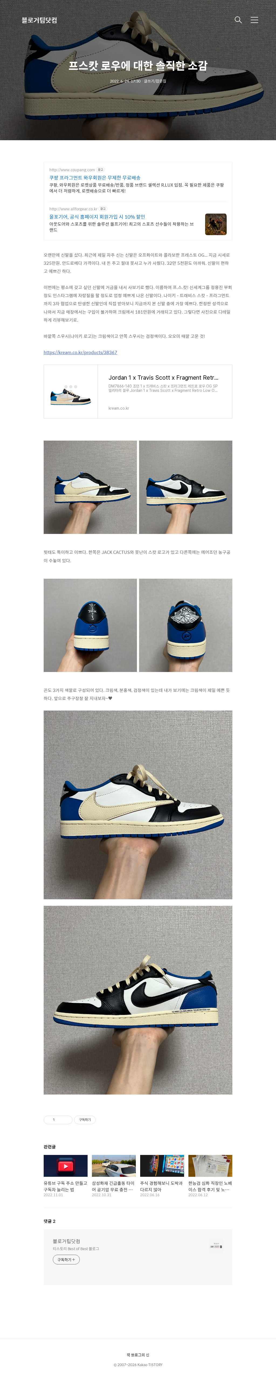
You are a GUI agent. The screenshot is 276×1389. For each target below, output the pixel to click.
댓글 (50, 1221)
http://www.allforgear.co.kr (73, 209)
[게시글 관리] (66, 1120)
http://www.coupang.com (72, 169)
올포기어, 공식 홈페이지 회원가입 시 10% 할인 (97, 217)
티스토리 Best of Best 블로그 (76, 1248)
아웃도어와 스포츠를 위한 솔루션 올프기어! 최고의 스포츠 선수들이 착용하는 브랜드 (121, 227)
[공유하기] (59, 1120)
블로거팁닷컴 (39, 20)
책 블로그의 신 (138, 1355)
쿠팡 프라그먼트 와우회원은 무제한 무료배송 (95, 177)
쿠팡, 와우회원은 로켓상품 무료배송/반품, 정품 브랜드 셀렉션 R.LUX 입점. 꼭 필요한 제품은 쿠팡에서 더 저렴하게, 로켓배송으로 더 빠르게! (136, 187)
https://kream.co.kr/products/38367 (80, 352)
